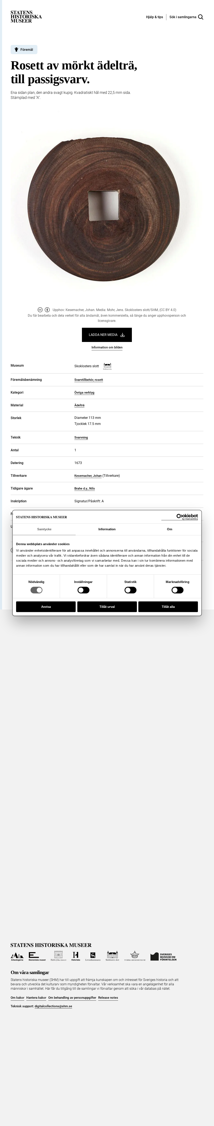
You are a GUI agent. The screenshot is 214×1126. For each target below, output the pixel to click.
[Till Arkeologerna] (17, 956)
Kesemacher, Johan (88, 476)
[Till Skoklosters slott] (112, 956)
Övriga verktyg (84, 392)
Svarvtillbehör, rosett (88, 380)
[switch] (83, 590)
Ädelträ (79, 405)
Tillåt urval (107, 606)
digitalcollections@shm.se (53, 1006)
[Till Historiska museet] (75, 956)
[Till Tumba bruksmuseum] (134, 956)
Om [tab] (169, 529)
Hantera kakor (36, 998)
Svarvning (81, 437)
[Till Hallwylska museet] (58, 956)
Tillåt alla (168, 606)
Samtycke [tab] (44, 529)
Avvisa (46, 606)
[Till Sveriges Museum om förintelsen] (163, 956)
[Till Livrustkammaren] (92, 956)
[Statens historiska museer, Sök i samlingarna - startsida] (26, 16)
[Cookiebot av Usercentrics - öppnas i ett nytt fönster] (179, 517)
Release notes (108, 998)
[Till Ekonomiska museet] (37, 956)
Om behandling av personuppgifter (72, 998)
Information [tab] (107, 529)
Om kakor (17, 998)
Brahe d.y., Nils (84, 488)
